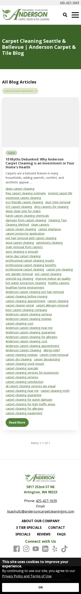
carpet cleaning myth (55, 391)
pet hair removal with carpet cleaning (31, 238)
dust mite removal (57, 202)
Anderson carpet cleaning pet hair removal (35, 292)
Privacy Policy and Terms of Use (27, 576)
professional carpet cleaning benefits (31, 265)
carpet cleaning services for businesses (32, 373)
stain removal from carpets (24, 247)
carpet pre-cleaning (59, 269)
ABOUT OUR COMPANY (41, 521)
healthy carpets (58, 283)
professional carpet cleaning (25, 269)
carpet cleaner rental (20, 305)
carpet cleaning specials (22, 368)
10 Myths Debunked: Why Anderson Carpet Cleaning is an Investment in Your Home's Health (40, 163)
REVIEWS (43, 534)
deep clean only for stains (23, 211)
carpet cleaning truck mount (25, 364)
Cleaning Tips (57, 220)
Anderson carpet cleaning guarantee (30, 332)
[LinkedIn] (45, 549)
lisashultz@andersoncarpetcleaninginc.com (40, 511)
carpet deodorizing (47, 359)
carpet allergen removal (52, 305)
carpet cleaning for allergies (24, 408)
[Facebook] (17, 549)
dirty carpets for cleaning (51, 207)
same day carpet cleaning (23, 256)
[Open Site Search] (65, 15)
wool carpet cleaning (20, 243)
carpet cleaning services (22, 377)
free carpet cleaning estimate (26, 193)
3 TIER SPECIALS (29, 527)
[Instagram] (26, 549)
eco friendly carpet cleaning (24, 202)
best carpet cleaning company (26, 310)
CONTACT (56, 527)
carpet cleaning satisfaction (24, 382)
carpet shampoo (49, 229)
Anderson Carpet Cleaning (23, 350)
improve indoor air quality (53, 278)
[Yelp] (55, 549)
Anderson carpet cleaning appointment (32, 346)
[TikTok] (64, 549)
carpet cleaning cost (19, 323)
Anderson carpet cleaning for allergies (31, 337)
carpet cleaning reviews (22, 355)
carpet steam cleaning (21, 229)
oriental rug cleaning (19, 278)
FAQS (61, 534)
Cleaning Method (17, 225)
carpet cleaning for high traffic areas (30, 404)
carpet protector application (25, 233)
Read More (17, 422)
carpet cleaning (58, 301)
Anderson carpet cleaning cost (26, 341)
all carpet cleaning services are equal (30, 386)
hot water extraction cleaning (26, 283)
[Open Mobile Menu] (75, 15)
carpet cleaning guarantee (24, 395)
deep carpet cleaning (20, 189)
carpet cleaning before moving (27, 296)
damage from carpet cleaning (26, 220)
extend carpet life (60, 193)
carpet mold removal (54, 355)
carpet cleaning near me (22, 391)
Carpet (11, 153)
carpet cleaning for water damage (29, 400)
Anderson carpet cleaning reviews (29, 319)
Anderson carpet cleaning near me (29, 328)
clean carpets (40, 225)
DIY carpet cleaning (19, 207)
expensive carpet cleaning (23, 198)
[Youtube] (36, 549)
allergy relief (51, 350)
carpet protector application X (20, 90)
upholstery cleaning (49, 243)
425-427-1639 (69, 3)
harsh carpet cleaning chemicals (27, 216)
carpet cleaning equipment (24, 413)
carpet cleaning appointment (25, 301)
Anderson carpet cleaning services (29, 314)
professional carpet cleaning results (30, 260)
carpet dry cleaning (19, 359)
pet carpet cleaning (48, 274)
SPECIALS (22, 534)
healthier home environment (25, 287)
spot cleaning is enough (22, 252)
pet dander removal (19, 274)
